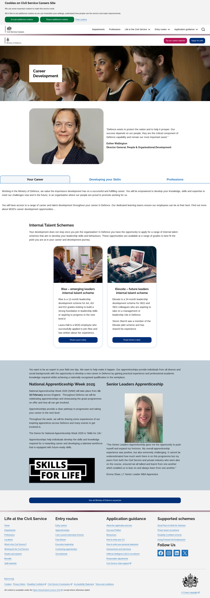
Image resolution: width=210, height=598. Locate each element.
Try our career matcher (175, 41)
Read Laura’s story (78, 340)
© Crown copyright (189, 592)
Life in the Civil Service (136, 29)
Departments (98, 29)
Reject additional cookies (57, 19)
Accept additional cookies (22, 19)
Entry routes (161, 29)
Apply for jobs (197, 41)
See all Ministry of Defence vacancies (105, 500)
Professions (114, 29)
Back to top (9, 579)
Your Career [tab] (35, 179)
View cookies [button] (81, 20)
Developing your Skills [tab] (105, 179)
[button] (203, 29)
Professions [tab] (175, 179)
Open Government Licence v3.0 (46, 590)
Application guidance (184, 29)
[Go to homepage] (14, 29)
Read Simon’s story (131, 340)
